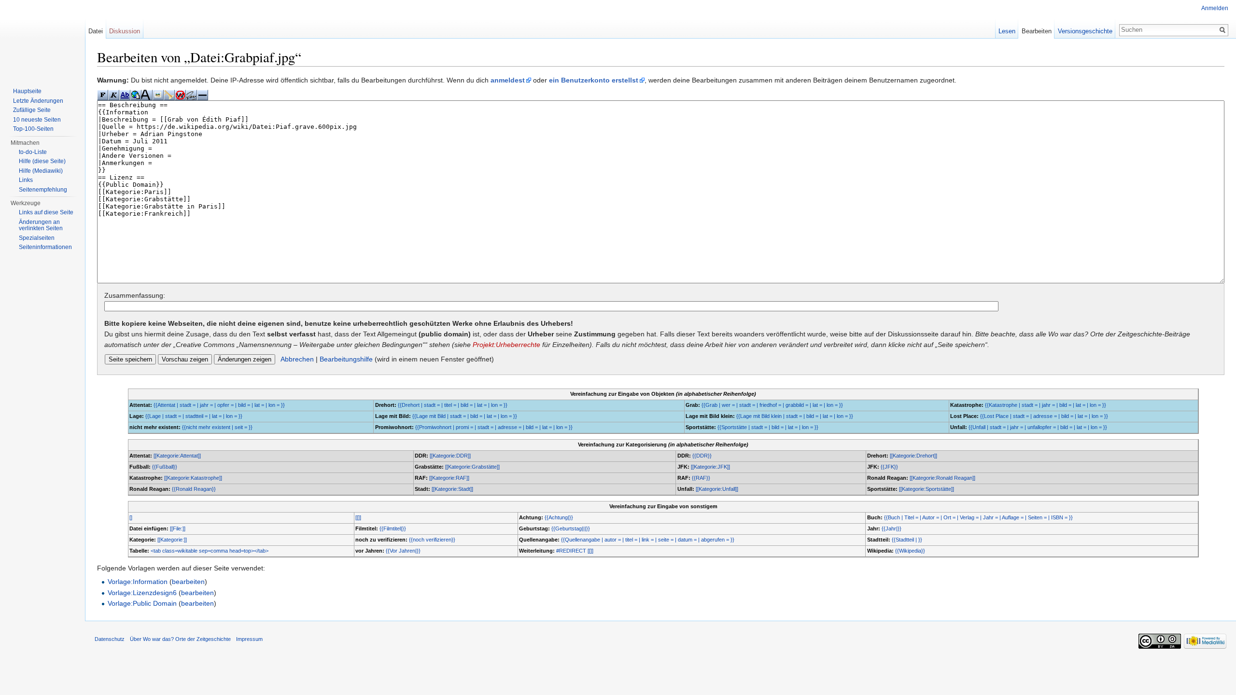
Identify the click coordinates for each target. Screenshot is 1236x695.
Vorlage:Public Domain (142, 603)
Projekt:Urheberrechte (506, 344)
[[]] (358, 517)
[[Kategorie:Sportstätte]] (926, 489)
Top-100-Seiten (33, 128)
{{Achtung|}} (559, 517)
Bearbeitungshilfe (346, 359)
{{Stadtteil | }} (907, 539)
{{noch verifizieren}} (432, 539)
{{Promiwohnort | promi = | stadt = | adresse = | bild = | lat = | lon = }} (494, 427)
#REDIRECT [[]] (574, 551)
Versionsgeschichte (1085, 31)
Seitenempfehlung (43, 189)
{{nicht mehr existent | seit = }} (217, 427)
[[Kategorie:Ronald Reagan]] (942, 478)
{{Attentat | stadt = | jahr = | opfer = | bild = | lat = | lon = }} (219, 405)
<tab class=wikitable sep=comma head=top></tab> (209, 551)
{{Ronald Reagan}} (194, 489)
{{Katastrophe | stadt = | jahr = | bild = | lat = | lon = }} (1045, 405)
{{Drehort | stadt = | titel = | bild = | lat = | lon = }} (452, 405)
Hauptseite (27, 91)
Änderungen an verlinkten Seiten (41, 225)
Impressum (249, 639)
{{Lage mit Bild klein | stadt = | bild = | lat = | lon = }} (794, 416)
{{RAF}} (701, 478)
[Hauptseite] (42, 38)
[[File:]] (177, 528)
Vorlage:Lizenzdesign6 (142, 593)
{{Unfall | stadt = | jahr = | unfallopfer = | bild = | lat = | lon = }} (1038, 427)
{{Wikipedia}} (910, 551)
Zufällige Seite (32, 110)
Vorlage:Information (138, 581)
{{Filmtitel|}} (392, 528)
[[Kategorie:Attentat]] (177, 456)
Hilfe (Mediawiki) (41, 170)
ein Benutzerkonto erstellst (593, 80)
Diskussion (124, 31)
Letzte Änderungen (38, 100)
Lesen (1006, 31)
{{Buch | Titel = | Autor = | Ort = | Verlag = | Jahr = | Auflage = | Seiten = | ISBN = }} (978, 517)
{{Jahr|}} (891, 528)
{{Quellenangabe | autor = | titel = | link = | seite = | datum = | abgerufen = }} (647, 539)
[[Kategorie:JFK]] (710, 467)
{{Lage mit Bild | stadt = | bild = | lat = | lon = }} (464, 416)
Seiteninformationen (45, 247)
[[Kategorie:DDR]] (450, 456)
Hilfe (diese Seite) (42, 161)
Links (26, 180)
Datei (95, 31)
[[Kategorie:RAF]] (449, 478)
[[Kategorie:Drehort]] (913, 456)
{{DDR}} (702, 456)
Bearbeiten (1037, 31)
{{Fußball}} (164, 467)
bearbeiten (188, 581)
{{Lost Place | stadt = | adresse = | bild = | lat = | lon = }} (1044, 416)
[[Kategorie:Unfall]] (717, 489)
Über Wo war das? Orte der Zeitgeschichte (180, 639)
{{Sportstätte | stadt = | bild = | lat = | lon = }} (767, 427)
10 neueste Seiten (37, 119)
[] (130, 517)
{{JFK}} (889, 467)
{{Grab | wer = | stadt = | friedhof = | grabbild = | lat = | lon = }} (772, 405)
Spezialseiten (37, 238)
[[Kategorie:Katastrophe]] (193, 478)
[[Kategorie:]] (172, 539)
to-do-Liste (33, 152)
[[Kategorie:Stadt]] (452, 489)
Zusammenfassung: (134, 295)
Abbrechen (297, 359)
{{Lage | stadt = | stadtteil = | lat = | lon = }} (193, 416)
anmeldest (508, 80)
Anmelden (1214, 8)
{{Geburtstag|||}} (570, 528)
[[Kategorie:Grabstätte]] (472, 467)
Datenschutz (110, 639)
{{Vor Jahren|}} (403, 551)
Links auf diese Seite (46, 212)
